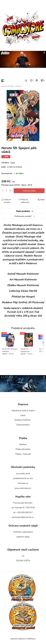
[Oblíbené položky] (31, 80)
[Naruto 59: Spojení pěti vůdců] (23, 115)
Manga (18, 86)
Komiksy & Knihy (7, 86)
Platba (23, 438)
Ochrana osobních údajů (23, 525)
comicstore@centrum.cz (23, 517)
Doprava (23, 404)
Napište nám (23, 496)
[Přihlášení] (36, 80)
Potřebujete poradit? (23, 216)
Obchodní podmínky (23, 467)
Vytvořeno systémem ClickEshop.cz (23, 639)
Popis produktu (23, 211)
